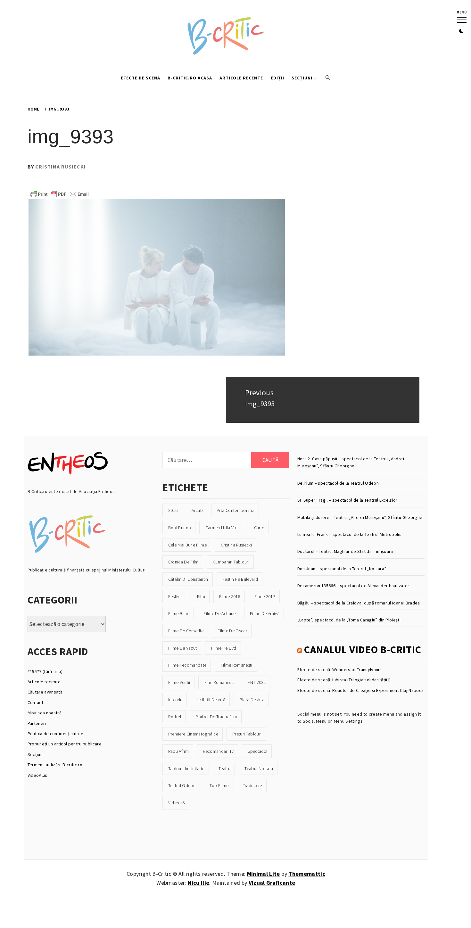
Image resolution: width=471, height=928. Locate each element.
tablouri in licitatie (186, 768)
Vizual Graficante (272, 882)
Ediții (277, 78)
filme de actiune (219, 613)
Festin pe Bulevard (240, 579)
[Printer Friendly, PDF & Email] (60, 193)
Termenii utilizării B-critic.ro (55, 765)
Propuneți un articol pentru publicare (65, 744)
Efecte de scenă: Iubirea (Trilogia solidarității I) (344, 680)
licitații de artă (211, 699)
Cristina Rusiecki (60, 166)
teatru (224, 768)
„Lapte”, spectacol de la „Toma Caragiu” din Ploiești (349, 620)
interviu (175, 699)
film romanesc (219, 682)
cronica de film (183, 562)
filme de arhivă (264, 613)
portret (174, 716)
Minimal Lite (263, 873)
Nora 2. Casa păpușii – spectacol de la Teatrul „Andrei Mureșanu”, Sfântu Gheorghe (350, 462)
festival (175, 596)
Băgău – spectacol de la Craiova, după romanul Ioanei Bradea (358, 603)
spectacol (257, 751)
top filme (219, 785)
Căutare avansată (45, 692)
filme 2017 (264, 596)
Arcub (197, 510)
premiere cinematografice (193, 734)
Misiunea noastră (45, 713)
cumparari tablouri (231, 562)
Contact (35, 702)
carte (259, 527)
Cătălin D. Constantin (188, 579)
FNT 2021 (257, 682)
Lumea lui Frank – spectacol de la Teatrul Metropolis (349, 534)
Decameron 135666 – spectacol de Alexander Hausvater (353, 585)
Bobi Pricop (179, 527)
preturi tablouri (246, 734)
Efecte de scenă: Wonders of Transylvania (339, 669)
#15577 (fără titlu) (45, 671)
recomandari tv (218, 751)
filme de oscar (232, 631)
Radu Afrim (178, 751)
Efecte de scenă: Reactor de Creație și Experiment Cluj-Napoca (360, 690)
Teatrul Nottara (258, 768)
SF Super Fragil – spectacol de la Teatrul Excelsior (347, 500)
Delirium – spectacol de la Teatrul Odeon (338, 483)
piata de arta (252, 699)
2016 (173, 510)
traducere (252, 785)
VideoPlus (37, 775)
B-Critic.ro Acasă (190, 78)
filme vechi (179, 682)
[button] (461, 31)
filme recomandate (187, 665)
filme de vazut (182, 648)
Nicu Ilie (198, 882)
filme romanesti (236, 665)
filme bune (178, 613)
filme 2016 (229, 596)
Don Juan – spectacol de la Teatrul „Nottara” (341, 568)
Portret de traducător (216, 716)
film (201, 596)
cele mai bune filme (187, 545)
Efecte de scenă (140, 78)
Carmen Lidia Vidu (222, 527)
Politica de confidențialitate (56, 733)
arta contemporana (235, 510)
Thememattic (306, 873)
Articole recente (241, 78)
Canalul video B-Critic (362, 649)
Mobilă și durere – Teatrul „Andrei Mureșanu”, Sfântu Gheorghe (360, 517)
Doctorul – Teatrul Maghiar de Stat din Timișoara (345, 551)
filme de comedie (185, 631)
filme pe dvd (223, 648)
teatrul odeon (181, 785)
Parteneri (37, 723)
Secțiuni (302, 78)
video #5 (176, 803)
